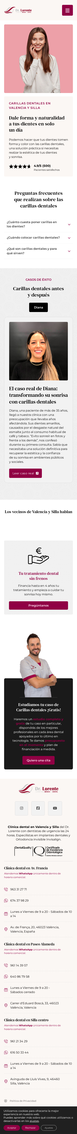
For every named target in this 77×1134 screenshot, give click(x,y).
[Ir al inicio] (38, 789)
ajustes (34, 1121)
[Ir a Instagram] (21, 808)
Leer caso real (23, 473)
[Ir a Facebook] (38, 808)
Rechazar (30, 1127)
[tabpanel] (38, 400)
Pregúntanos (38, 605)
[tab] (38, 307)
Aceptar (11, 1127)
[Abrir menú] (67, 10)
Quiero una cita (38, 760)
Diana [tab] (38, 307)
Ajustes (49, 1127)
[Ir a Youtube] (55, 808)
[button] (38, 224)
